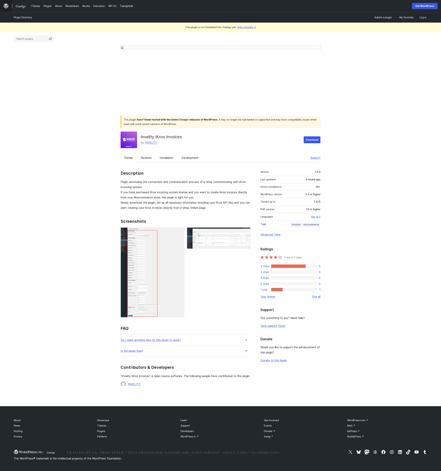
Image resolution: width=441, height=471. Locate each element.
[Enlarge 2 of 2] (246, 232)
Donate (269, 431)
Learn (184, 420)
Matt (351, 425)
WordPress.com (357, 420)
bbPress (353, 431)
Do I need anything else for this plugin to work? (151, 340)
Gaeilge (51, 452)
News (17, 425)
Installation (166, 157)
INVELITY (151, 142)
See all (316, 296)
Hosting (18, 431)
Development (190, 157)
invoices (296, 224)
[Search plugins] (50, 38)
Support (315, 157)
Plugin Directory (23, 17)
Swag (268, 436)
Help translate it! (246, 27)
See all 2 (315, 216)
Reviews (146, 157)
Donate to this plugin (273, 360)
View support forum (272, 326)
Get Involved (271, 420)
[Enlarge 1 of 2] (179, 232)
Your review (267, 296)
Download (312, 139)
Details (128, 157)
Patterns (102, 436)
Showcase (103, 420)
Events (268, 425)
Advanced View (270, 234)
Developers (187, 431)
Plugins (101, 431)
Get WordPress (424, 5)
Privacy (18, 436)
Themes (101, 425)
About (17, 420)
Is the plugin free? (132, 351)
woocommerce (311, 224)
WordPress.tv (190, 436)
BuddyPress (355, 436)
